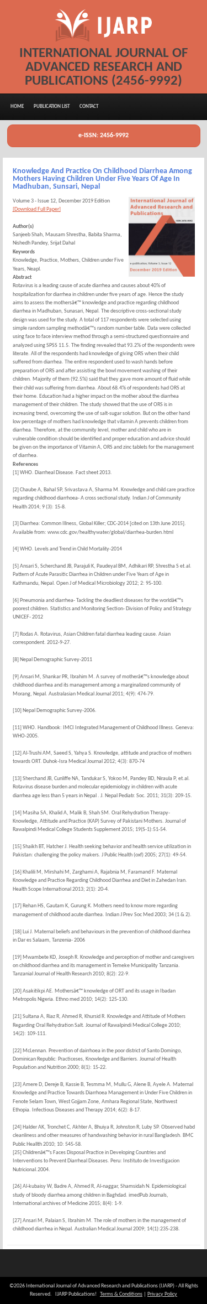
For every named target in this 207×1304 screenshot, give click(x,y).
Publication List (52, 106)
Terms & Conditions (121, 1294)
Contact (88, 106)
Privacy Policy (162, 1294)
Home (17, 106)
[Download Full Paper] (37, 209)
